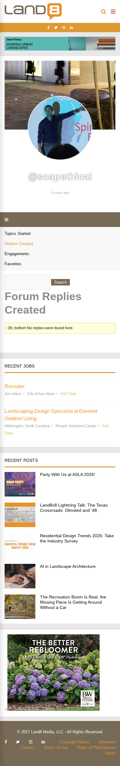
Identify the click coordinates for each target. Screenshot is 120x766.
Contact (28, 747)
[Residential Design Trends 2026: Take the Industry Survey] (20, 556)
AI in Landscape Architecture (68, 566)
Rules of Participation (96, 747)
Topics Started (17, 233)
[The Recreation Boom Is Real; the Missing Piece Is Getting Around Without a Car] (20, 617)
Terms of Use (56, 747)
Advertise (106, 742)
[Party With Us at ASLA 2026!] (20, 494)
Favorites (13, 264)
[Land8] (33, 19)
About (110, 753)
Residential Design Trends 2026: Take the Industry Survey (77, 538)
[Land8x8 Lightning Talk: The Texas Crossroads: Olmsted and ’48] (20, 525)
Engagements (17, 253)
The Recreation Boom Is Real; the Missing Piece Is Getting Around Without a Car (73, 602)
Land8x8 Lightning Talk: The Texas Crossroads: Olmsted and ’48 (74, 508)
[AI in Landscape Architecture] (20, 586)
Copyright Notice (74, 742)
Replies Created (19, 243)
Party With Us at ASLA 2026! (67, 474)
